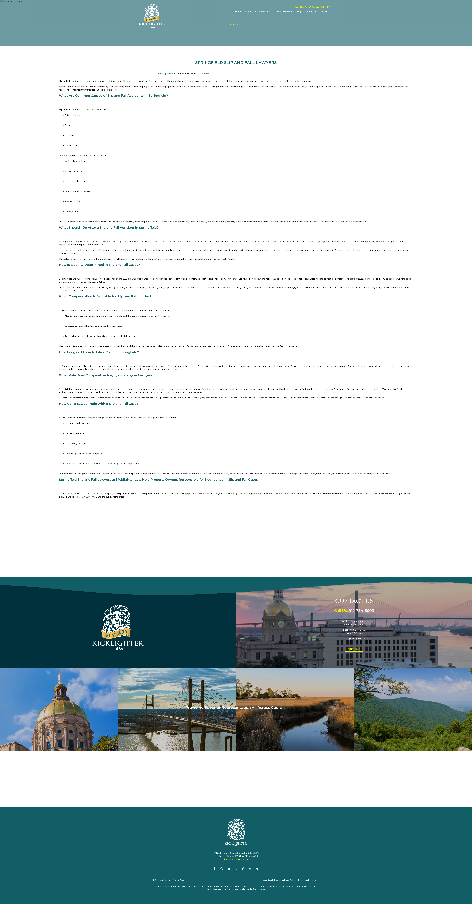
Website (293, 880)
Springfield (169, 74)
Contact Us (310, 11)
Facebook (308, 880)
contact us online (332, 493)
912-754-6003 (387, 493)
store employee (358, 279)
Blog (299, 11)
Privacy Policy (179, 880)
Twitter (317, 880)
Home (238, 11)
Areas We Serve (285, 11)
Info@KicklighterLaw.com (236, 859)
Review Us (325, 11)
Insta (300, 880)
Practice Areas (262, 11)
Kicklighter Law (148, 493)
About (248, 11)
